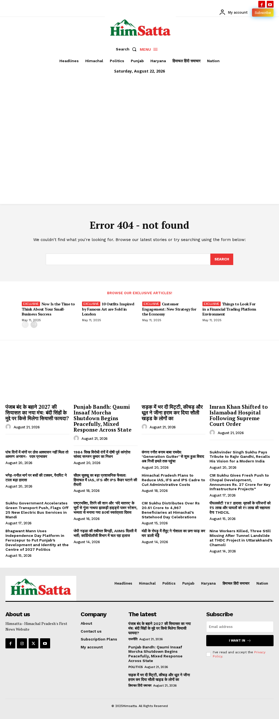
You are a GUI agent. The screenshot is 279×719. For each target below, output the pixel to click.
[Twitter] (33, 643)
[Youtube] (270, 4)
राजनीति (133, 639)
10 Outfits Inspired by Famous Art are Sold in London (108, 308)
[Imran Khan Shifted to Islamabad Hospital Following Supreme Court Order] (242, 377)
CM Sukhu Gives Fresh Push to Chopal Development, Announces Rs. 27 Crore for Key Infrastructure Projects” (240, 482)
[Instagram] (22, 643)
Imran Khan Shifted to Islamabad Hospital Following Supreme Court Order (239, 415)
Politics (135, 667)
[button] (127, 49)
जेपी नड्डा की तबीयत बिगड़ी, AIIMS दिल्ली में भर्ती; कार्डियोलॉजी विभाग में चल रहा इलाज (105, 533)
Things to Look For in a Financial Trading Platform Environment (229, 308)
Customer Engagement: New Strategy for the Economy (169, 308)
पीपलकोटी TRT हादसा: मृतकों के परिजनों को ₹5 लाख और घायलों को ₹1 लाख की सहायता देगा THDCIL (240, 508)
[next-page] (34, 324)
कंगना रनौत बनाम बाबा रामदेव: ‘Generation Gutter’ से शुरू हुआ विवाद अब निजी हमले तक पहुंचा (173, 457)
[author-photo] (9, 427)
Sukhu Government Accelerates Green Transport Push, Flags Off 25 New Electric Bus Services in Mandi (36, 510)
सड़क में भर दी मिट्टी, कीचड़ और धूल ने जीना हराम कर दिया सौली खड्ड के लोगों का (172, 412)
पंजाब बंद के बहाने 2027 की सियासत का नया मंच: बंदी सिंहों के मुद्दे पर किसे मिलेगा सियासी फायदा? (37, 412)
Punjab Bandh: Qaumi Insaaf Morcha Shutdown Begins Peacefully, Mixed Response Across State (103, 418)
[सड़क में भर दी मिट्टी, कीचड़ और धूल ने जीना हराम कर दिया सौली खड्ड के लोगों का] (174, 377)
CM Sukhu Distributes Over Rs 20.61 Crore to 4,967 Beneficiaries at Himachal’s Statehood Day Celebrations (171, 510)
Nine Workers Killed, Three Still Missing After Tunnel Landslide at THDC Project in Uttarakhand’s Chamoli (241, 538)
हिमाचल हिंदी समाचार (139, 685)
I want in (237, 640)
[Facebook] (261, 4)
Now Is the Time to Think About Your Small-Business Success (48, 308)
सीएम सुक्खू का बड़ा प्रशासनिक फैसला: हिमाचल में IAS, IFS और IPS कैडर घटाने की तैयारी (105, 480)
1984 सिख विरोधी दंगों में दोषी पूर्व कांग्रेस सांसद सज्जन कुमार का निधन (102, 454)
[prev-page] (25, 324)
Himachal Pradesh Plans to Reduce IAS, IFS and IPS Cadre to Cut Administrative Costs (173, 480)
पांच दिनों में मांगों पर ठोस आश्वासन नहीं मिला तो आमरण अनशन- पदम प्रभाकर (36, 454)
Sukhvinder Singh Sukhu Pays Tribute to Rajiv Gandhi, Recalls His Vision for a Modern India (240, 457)
